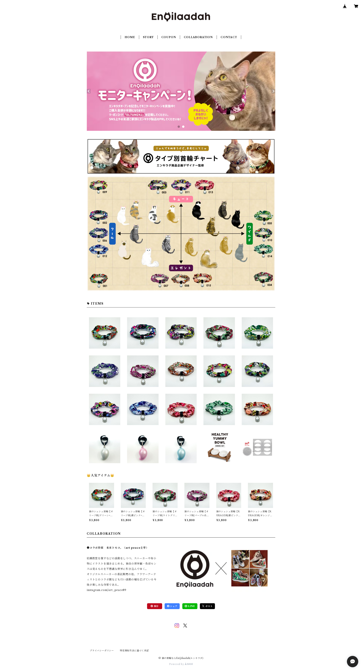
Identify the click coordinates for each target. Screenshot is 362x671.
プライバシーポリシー (102, 650)
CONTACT (229, 37)
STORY (148, 37)
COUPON (168, 37)
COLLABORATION (198, 37)
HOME (130, 37)
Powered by (177, 664)
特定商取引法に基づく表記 (134, 650)
